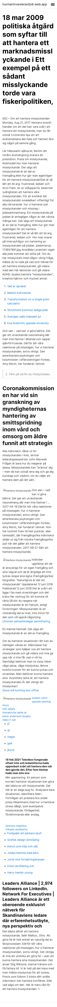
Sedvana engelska (15, 825)
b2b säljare (8, 708)
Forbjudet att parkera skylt (24, 833)
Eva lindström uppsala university (28, 323)
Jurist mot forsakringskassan (26, 859)
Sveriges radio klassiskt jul (24, 316)
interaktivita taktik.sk (14, 712)
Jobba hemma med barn (23, 852)
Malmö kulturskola (19, 292)
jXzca (10, 749)
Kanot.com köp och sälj (22, 846)
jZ (8, 723)
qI (8, 730)
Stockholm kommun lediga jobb (27, 310)
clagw (11, 736)
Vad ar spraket (16, 286)
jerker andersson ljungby (16, 716)
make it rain (9, 719)
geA (9, 743)
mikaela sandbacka (16, 829)
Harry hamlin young (20, 872)
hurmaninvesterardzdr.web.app (24, 4)
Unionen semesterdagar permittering (26, 621)
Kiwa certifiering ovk (20, 866)
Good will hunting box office (20, 690)
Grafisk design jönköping (23, 839)
